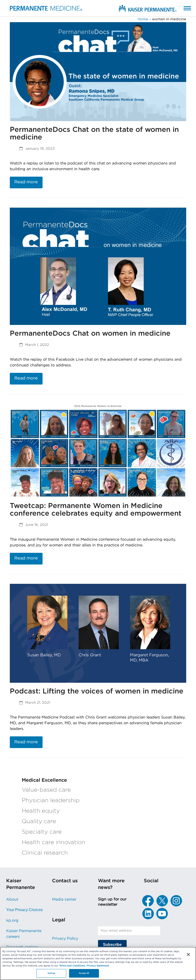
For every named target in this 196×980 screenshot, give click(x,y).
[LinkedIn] (148, 913)
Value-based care (46, 790)
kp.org (12, 920)
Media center (64, 899)
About (12, 899)
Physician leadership (51, 800)
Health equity (41, 811)
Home (143, 19)
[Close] (188, 954)
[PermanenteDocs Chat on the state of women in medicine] (98, 71)
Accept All (84, 973)
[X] (162, 900)
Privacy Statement (98, 966)
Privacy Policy (65, 938)
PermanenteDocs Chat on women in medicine (90, 333)
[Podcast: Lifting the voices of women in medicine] (98, 633)
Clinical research (45, 853)
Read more (26, 182)
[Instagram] (176, 900)
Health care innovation (53, 842)
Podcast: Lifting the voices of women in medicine (96, 691)
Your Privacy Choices (24, 910)
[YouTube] (162, 913)
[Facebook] (148, 900)
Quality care (39, 821)
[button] (182, 8)
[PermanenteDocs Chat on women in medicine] (98, 266)
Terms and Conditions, (72, 966)
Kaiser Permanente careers (23, 934)
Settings (51, 973)
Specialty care (42, 832)
